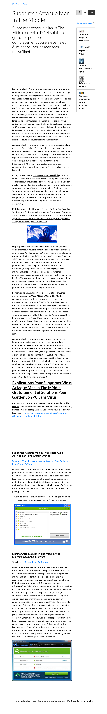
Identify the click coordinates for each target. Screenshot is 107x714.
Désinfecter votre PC (84, 85)
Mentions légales (22, 701)
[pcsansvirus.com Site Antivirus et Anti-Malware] (42, 234)
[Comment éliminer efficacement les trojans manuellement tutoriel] (42, 524)
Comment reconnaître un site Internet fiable (84, 102)
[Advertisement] (42, 71)
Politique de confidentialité (80, 701)
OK (91, 12)
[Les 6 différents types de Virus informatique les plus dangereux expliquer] (42, 660)
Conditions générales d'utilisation (48, 701)
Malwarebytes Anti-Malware (37, 562)
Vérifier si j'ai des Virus (85, 50)
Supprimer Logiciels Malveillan (84, 37)
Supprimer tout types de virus (85, 68)
